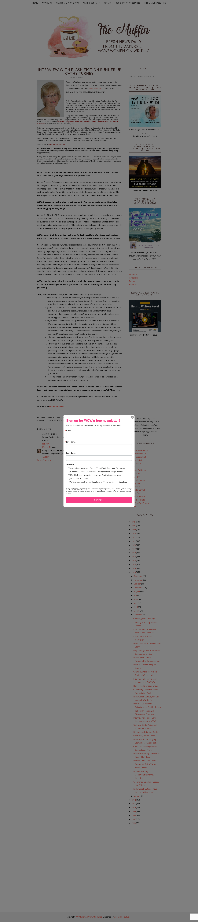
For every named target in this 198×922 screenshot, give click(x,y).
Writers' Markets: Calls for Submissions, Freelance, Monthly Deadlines (98, 482)
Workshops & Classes (79, 478)
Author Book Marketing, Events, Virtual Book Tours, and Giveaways (97, 468)
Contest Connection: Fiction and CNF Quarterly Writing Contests (96, 471)
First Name (71, 442)
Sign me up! (99, 500)
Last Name (71, 453)
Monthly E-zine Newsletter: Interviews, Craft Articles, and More (95, 475)
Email (68, 431)
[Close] (132, 417)
